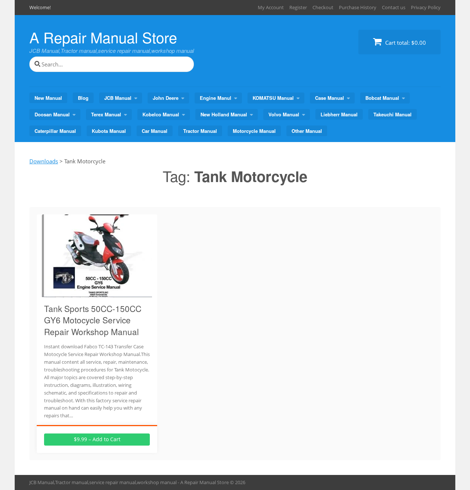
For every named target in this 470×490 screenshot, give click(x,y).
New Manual (48, 97)
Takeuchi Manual (392, 114)
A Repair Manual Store (103, 36)
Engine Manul (215, 97)
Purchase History (357, 7)
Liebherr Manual (339, 114)
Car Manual (154, 130)
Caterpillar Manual (55, 130)
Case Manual (329, 97)
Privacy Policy (426, 7)
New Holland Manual (223, 114)
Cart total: (405, 42)
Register (298, 7)
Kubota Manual (109, 130)
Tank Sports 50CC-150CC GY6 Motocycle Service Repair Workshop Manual (92, 319)
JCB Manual (117, 97)
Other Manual (307, 130)
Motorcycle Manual (254, 130)
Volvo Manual (283, 114)
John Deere (165, 97)
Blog (83, 97)
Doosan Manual (52, 114)
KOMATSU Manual (273, 97)
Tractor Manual (200, 130)
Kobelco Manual (160, 114)
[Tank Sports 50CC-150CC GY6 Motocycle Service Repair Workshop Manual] (97, 293)
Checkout (322, 7)
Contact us (393, 7)
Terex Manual (106, 114)
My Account (271, 7)
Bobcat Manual (382, 97)
